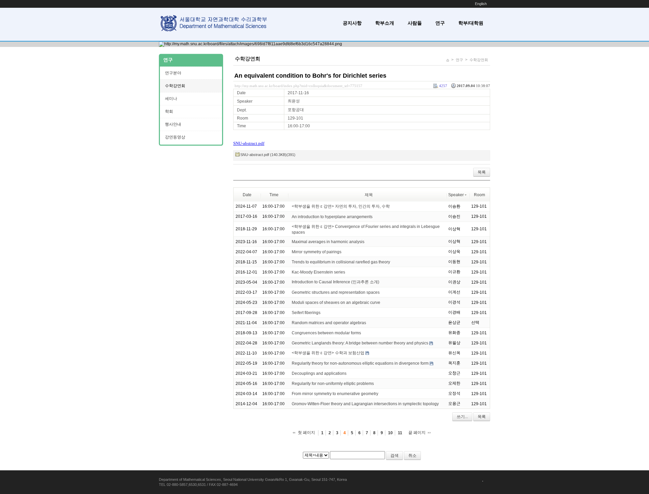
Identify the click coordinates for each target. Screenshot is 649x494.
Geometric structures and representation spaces (336, 292)
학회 (169, 111)
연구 (440, 23)
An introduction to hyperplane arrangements (332, 216)
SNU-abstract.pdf (248, 143)
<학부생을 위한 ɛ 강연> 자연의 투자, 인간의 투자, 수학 (341, 206)
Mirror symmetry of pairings (316, 252)
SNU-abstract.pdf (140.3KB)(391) (267, 155)
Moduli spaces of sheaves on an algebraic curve (336, 302)
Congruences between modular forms (326, 333)
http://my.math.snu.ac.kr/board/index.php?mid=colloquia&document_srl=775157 (298, 86)
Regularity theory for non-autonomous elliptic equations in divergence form (360, 363)
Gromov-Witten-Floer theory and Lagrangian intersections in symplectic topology (365, 403)
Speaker (456, 194)
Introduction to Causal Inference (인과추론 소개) (335, 282)
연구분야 (173, 73)
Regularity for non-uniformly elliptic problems (333, 383)
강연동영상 (175, 137)
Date (247, 194)
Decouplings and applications (319, 373)
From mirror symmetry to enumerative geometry (335, 393)
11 (400, 433)
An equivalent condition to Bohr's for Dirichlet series (310, 75)
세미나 (171, 98)
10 (390, 433)
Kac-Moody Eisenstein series (318, 272)
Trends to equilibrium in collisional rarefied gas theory (341, 262)
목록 (482, 172)
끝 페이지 (417, 432)
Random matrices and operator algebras (329, 322)
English (481, 4)
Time (274, 194)
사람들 (415, 23)
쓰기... (462, 416)
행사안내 (173, 124)
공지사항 (352, 23)
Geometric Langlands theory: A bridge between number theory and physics (360, 343)
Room (479, 194)
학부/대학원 (470, 23)
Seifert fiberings (306, 312)
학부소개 (384, 23)
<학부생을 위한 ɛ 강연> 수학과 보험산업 (328, 352)
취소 (412, 455)
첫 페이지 (306, 432)
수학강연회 (479, 60)
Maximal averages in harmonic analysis (328, 241)
